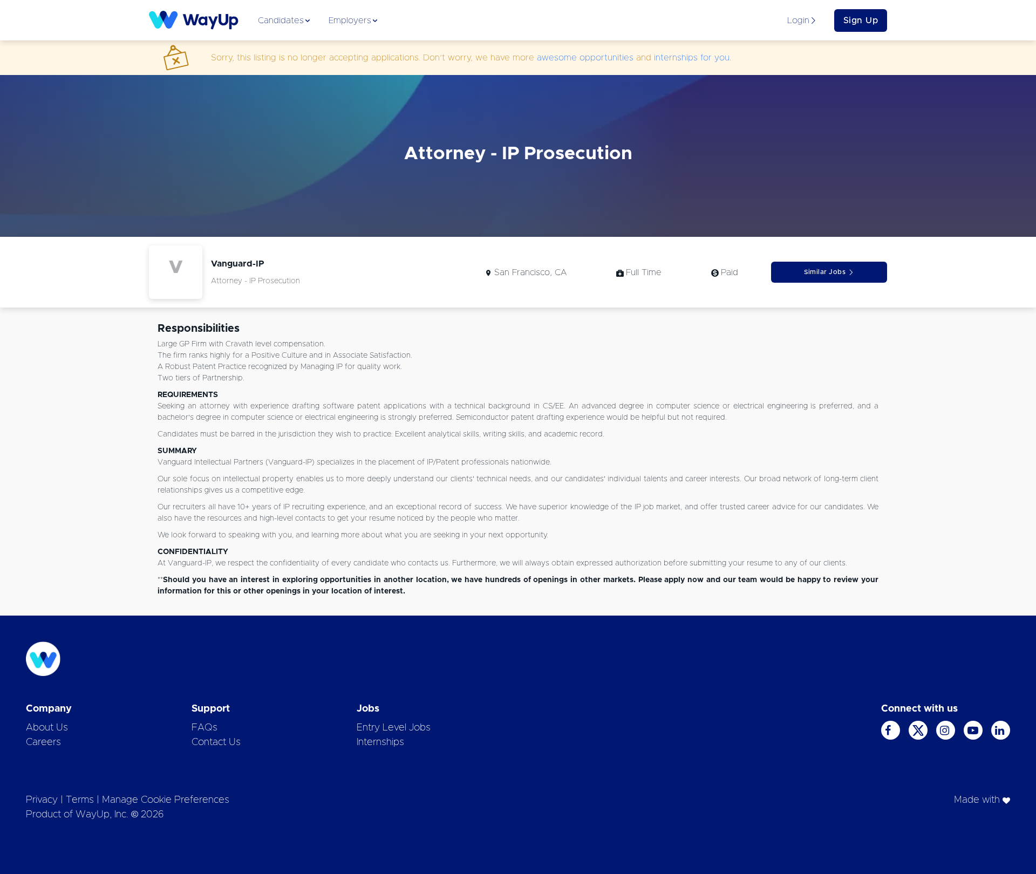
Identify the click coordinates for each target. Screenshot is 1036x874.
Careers (43, 742)
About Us (47, 728)
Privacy (42, 800)
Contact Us (216, 742)
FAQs (204, 728)
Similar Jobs (825, 272)
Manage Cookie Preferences (165, 800)
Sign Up (860, 20)
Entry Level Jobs (394, 728)
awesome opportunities (585, 57)
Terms (80, 800)
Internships (380, 742)
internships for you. (692, 57)
